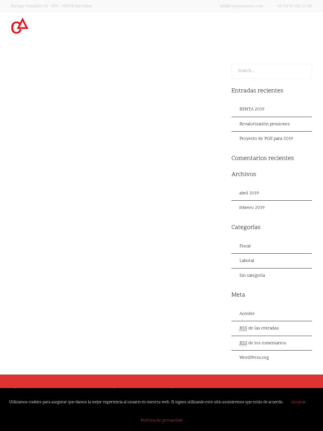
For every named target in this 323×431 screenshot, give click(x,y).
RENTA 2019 (34, 110)
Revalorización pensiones (264, 124)
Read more (27, 175)
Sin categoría (252, 276)
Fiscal (245, 246)
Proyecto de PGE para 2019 (266, 139)
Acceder (247, 314)
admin (29, 121)
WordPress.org (254, 358)
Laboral (246, 261)
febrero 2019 (252, 208)
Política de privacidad (162, 420)
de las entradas (259, 328)
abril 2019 (249, 193)
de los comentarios (262, 343)
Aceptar (298, 402)
